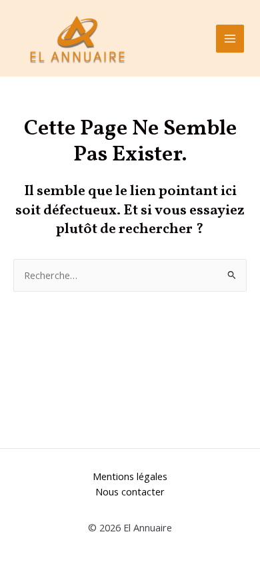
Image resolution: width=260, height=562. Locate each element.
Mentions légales (130, 476)
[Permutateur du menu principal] (230, 39)
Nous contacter (130, 491)
